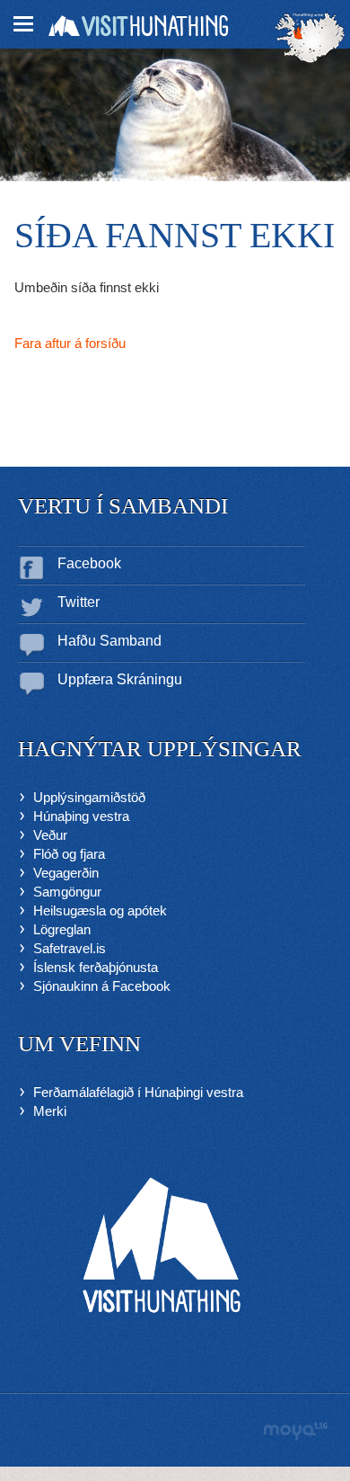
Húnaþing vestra (81, 816)
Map (310, 38)
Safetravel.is (69, 948)
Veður (50, 835)
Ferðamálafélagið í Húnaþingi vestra (138, 1092)
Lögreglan (62, 929)
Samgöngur (67, 891)
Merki (49, 1111)
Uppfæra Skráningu (119, 679)
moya (294, 1431)
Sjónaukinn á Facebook (102, 986)
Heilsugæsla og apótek (100, 910)
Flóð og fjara (69, 853)
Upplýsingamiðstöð (89, 797)
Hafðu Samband (109, 640)
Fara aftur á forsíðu (70, 343)
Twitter (78, 602)
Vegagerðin (66, 872)
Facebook (89, 563)
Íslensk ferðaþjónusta (95, 967)
